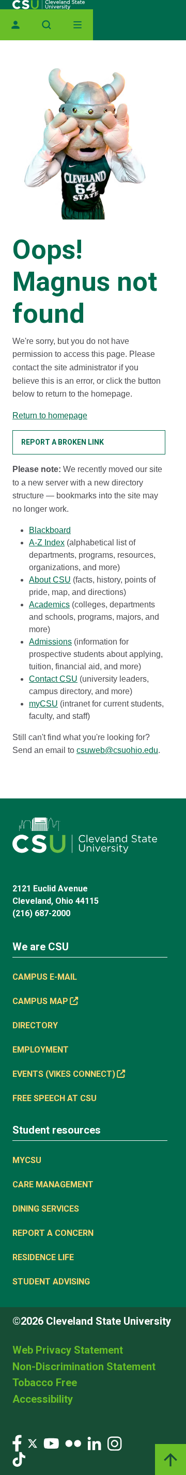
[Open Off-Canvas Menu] (77, 24)
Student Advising (51, 1281)
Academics (49, 604)
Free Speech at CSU (54, 1098)
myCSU (43, 703)
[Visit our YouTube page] (51, 1443)
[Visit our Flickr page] (73, 1443)
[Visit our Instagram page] (114, 1443)
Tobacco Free (44, 1382)
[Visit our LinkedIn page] (94, 1443)
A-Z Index (47, 542)
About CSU (50, 579)
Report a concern (53, 1233)
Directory (35, 1025)
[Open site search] (46, 24)
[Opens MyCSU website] (15, 24)
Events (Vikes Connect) (63, 1074)
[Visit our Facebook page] (17, 1443)
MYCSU (26, 1160)
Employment (40, 1050)
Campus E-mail (44, 977)
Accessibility (42, 1399)
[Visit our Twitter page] (32, 1443)
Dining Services (45, 1209)
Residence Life (43, 1257)
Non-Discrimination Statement (84, 1366)
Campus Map (40, 1001)
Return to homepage (49, 415)
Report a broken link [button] (62, 442)
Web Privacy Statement (67, 1350)
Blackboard (50, 530)
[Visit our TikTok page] (18, 1459)
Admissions (50, 641)
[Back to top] (170, 1459)
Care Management (53, 1184)
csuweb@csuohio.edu (117, 750)
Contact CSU (53, 678)
